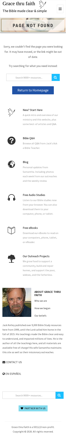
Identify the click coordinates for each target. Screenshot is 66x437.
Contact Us (13, 362)
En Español (13, 374)
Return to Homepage (33, 90)
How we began (42, 308)
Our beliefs (40, 315)
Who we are (40, 300)
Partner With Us (34, 408)
